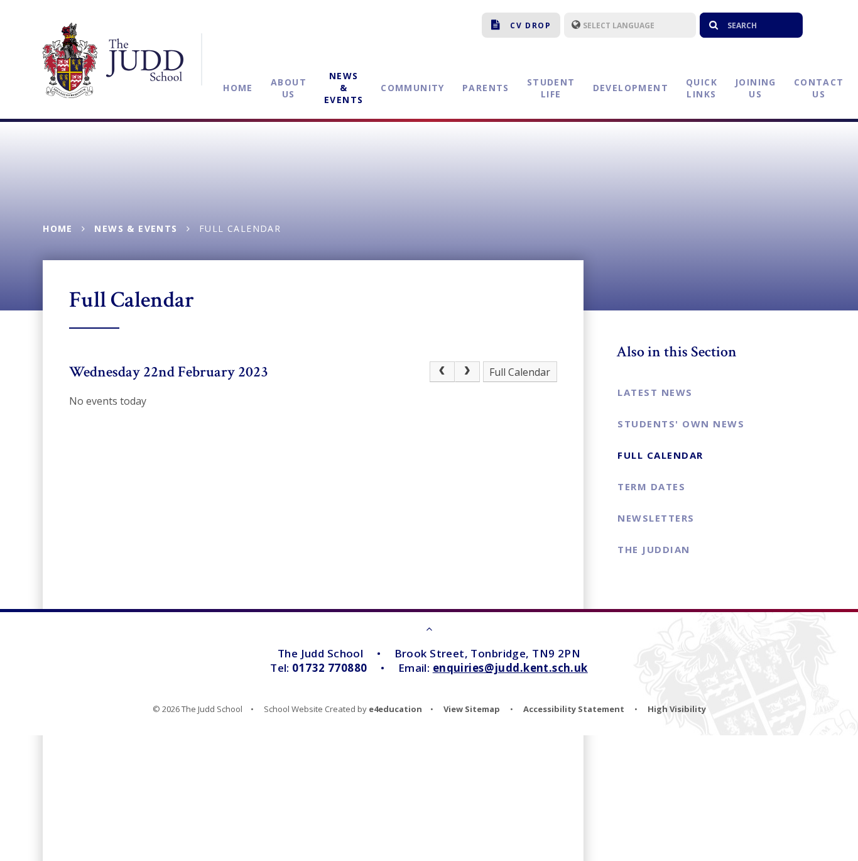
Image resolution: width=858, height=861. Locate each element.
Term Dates (651, 486)
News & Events (135, 228)
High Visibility (677, 709)
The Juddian (653, 549)
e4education (395, 709)
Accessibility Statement (573, 709)
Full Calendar (240, 228)
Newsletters (656, 518)
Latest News (655, 392)
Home (58, 228)
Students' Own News (680, 423)
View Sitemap (471, 709)
